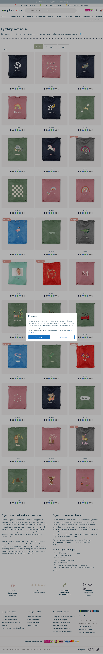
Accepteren (39, 337)
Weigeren (63, 337)
